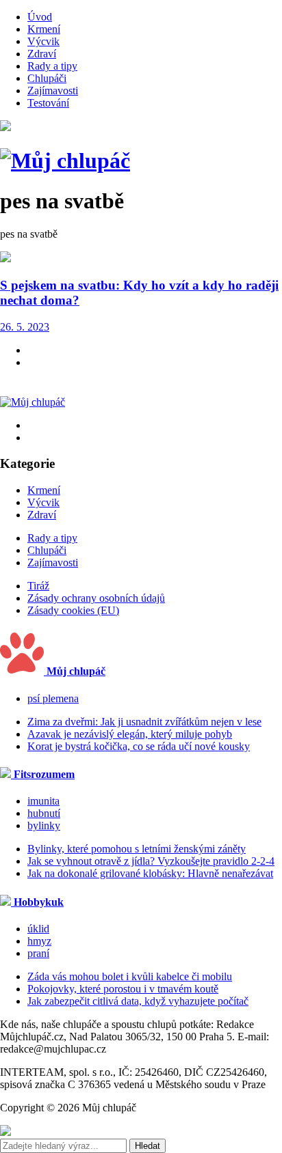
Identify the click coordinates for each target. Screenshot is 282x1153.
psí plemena (53, 698)
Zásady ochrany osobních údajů (96, 598)
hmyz (39, 941)
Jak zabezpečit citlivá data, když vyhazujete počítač (137, 1001)
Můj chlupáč (74, 671)
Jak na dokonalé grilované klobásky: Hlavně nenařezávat (150, 873)
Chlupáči (46, 78)
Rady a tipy (52, 66)
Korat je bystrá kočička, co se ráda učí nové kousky (138, 746)
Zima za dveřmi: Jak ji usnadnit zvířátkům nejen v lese (144, 721)
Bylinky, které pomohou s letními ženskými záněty (136, 849)
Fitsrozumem (43, 774)
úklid (38, 928)
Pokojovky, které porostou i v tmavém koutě (122, 989)
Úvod (39, 17)
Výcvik (43, 41)
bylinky (43, 825)
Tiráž (38, 586)
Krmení (43, 29)
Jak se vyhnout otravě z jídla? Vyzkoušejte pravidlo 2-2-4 (150, 861)
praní (38, 953)
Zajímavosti (52, 90)
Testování (48, 103)
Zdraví (41, 53)
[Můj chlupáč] (65, 160)
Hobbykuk (37, 902)
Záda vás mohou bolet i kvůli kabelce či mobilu (129, 976)
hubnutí (43, 813)
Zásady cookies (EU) (73, 610)
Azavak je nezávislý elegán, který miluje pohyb (129, 734)
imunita (43, 801)
